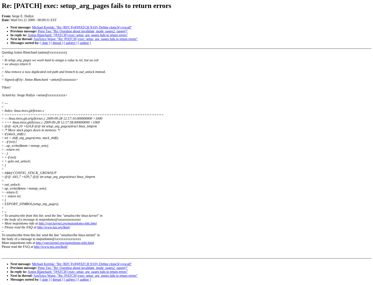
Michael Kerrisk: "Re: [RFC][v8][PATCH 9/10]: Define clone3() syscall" (82, 27)
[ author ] (84, 43)
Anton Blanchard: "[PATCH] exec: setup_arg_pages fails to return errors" (78, 35)
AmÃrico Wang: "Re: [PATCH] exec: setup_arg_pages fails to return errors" (85, 39)
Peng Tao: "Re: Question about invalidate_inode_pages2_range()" (83, 31)
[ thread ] (57, 43)
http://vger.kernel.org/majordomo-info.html (68, 223)
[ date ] (45, 43)
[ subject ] (70, 43)
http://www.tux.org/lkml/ (53, 227)
